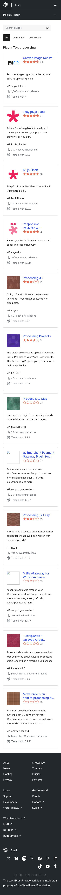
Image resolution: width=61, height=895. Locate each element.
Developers (10, 802)
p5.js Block (30, 170)
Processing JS (33, 278)
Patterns (37, 779)
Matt (7, 824)
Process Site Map (35, 398)
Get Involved (40, 790)
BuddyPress (12, 835)
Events (36, 796)
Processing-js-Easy (36, 515)
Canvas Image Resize (38, 58)
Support (8, 796)
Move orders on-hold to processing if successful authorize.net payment (38, 696)
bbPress (9, 829)
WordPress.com (14, 818)
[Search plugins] (47, 28)
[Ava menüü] (56, 5)
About (6, 762)
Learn (6, 790)
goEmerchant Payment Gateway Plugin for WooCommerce (38, 454)
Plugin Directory (11, 14)
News (6, 768)
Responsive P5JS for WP (31, 225)
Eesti (14, 850)
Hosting (8, 774)
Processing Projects (37, 336)
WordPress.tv (13, 807)
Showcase (38, 762)
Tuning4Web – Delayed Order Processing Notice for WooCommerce (38, 638)
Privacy (7, 779)
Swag (37, 807)
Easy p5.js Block (34, 112)
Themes (37, 768)
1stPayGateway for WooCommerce (36, 575)
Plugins (36, 774)
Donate (38, 802)
